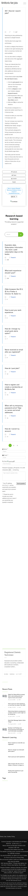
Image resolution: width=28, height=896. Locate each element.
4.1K (19, 716)
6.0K (20, 707)
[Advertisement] (14, 23)
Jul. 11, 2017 (19, 674)
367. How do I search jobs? (13, 12)
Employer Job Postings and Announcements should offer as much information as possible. (16, 729)
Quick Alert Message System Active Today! (17, 721)
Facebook (14, 172)
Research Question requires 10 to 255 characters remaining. (13, 469)
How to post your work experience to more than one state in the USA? (16, 704)
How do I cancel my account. (12, 430)
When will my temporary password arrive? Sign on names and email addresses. (14, 408)
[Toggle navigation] (24, 3)
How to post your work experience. (13, 311)
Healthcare (12, 674)
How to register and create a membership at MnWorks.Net (13, 386)
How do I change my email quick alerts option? (12, 330)
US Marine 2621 (22, 845)
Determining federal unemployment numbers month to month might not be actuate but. (16, 712)
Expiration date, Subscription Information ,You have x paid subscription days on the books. (14, 249)
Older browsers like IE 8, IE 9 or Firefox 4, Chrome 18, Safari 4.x (14, 291)
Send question (21, 483)
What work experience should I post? (13, 271)
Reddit (14, 182)
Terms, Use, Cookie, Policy (7, 836)
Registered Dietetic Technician (12, 653)
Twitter (14, 175)
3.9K (19, 699)
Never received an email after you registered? (14, 350)
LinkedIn (14, 178)
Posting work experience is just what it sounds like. (15, 771)
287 (20, 724)
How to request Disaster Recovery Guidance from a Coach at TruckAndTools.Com (14, 191)
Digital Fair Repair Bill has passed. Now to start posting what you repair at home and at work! (16, 696)
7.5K (20, 733)
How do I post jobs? (12, 368)
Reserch (13, 257)
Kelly (7, 674)
